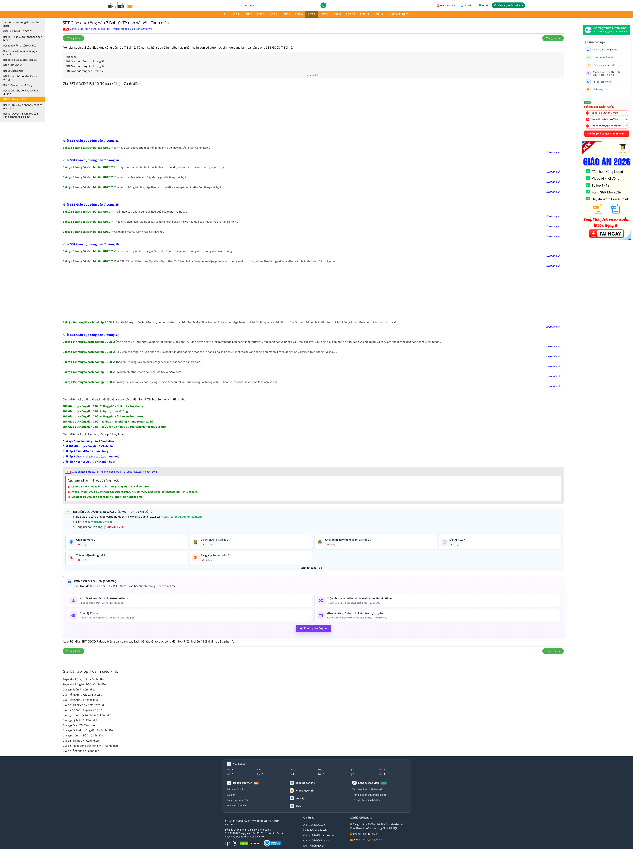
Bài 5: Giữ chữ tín (13, 65)
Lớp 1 (235, 14)
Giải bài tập (239, 764)
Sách (485, 5)
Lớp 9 (337, 14)
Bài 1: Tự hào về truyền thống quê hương (22, 38)
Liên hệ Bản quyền (313, 845)
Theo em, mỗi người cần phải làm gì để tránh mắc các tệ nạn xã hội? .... (133, 362)
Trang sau (552, 38)
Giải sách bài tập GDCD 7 (17, 31)
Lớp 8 (324, 14)
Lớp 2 (248, 14)
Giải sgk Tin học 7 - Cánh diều (81, 740)
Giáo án (231, 794)
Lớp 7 (311, 14)
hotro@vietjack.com (373, 839)
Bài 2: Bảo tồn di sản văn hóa (19, 45)
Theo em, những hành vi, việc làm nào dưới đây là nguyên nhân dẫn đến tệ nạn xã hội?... (143, 187)
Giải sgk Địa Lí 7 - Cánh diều (79, 725)
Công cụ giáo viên (508, 5)
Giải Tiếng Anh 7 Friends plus (80, 700)
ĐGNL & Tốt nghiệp (237, 805)
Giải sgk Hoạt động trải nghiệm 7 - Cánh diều (90, 745)
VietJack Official (101, 522)
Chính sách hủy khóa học (317, 840)
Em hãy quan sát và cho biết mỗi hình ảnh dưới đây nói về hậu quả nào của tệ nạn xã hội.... (144, 167)
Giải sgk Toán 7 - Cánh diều (79, 689)
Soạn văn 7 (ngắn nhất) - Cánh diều (84, 684)
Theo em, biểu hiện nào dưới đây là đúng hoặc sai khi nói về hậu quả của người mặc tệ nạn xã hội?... (150, 221)
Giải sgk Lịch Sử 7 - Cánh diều (81, 720)
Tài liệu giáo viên (245, 782)
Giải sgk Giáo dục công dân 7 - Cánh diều (88, 730)
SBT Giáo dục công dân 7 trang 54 (85, 66)
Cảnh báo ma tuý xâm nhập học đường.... (114, 232)
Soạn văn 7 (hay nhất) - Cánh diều (83, 679)
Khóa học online (305, 782)
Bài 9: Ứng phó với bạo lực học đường (20, 92)
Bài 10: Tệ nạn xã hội (15, 99)
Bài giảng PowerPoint (238, 800)
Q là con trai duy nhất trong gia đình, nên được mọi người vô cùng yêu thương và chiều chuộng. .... (149, 251)
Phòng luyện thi (304, 790)
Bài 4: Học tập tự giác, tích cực (20, 59)
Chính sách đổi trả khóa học (319, 835)
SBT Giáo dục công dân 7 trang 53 (85, 61)
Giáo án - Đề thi (399, 14)
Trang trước (74, 38)
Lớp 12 (378, 14)
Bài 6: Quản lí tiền (13, 70)
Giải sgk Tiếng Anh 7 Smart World (83, 705)
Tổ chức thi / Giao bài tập (366, 800)
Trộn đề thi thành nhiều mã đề (369, 794)
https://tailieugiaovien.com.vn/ (181, 516)
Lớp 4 (273, 14)
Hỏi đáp (299, 798)
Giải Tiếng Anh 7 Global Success (82, 694)
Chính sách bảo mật (314, 825)
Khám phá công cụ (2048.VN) (606, 133)
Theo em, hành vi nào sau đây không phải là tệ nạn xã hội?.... (126, 177)
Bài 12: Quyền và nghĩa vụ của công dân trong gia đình (20, 115)
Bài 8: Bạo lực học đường (17, 85)
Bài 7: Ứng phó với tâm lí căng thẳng (20, 78)
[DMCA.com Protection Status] (250, 843)
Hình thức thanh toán (315, 830)
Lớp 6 (299, 14)
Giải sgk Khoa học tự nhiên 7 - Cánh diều (88, 715)
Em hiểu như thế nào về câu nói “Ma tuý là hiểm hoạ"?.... (124, 372)
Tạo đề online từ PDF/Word (367, 789)
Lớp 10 (350, 14)
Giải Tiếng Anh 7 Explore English (82, 710)
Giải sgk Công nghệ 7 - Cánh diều (83, 735)
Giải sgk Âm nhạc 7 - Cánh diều (82, 751)
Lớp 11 (364, 14)
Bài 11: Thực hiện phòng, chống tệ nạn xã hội (22, 106)
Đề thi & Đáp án (235, 789)
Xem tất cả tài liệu (311, 567)
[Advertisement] (313, 113)
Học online (447, 5)
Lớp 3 (261, 14)
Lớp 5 (286, 14)
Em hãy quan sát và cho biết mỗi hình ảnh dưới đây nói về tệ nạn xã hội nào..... (137, 147)
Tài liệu (468, 5)
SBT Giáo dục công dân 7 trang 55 (85, 71)
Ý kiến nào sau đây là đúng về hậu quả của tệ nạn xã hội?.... (125, 211)
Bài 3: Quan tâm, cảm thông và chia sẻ (20, 52)
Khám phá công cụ (315, 628)
